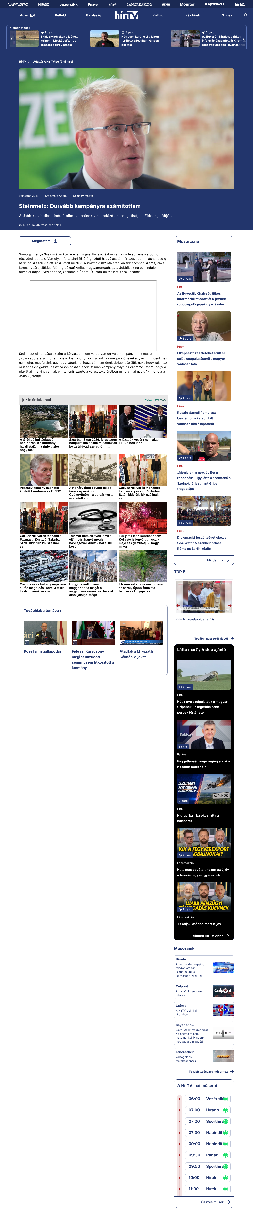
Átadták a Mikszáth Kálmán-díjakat (136, 654)
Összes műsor (212, 1202)
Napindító (215, 1132)
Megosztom (41, 241)
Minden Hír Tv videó (208, 936)
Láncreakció (185, 863)
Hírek (180, 286)
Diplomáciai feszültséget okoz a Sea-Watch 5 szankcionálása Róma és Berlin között (201, 542)
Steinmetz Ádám (56, 195)
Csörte (181, 1006)
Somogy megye (83, 195)
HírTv (22, 61)
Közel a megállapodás (43, 651)
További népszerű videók (211, 638)
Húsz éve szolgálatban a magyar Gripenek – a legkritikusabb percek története (202, 707)
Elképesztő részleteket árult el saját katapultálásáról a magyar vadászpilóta (201, 358)
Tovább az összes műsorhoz (208, 1071)
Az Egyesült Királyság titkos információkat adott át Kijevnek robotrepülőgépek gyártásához (224, 40)
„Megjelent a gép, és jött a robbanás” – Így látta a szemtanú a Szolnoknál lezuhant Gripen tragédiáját (204, 481)
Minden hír (215, 560)
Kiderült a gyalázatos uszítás (195, 619)
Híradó (181, 959)
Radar (212, 1155)
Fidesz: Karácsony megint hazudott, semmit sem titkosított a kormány (93, 659)
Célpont (182, 986)
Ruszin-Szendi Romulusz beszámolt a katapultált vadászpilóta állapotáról (196, 418)
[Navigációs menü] (7, 15)
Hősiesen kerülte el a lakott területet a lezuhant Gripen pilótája (140, 40)
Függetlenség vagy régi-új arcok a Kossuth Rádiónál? (203, 764)
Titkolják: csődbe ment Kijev (199, 924)
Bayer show (185, 1025)
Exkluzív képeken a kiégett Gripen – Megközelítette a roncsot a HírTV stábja (59, 40)
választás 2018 (29, 195)
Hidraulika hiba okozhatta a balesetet (198, 818)
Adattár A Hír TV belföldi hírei (53, 61)
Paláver (182, 754)
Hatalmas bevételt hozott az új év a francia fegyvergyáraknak (203, 872)
